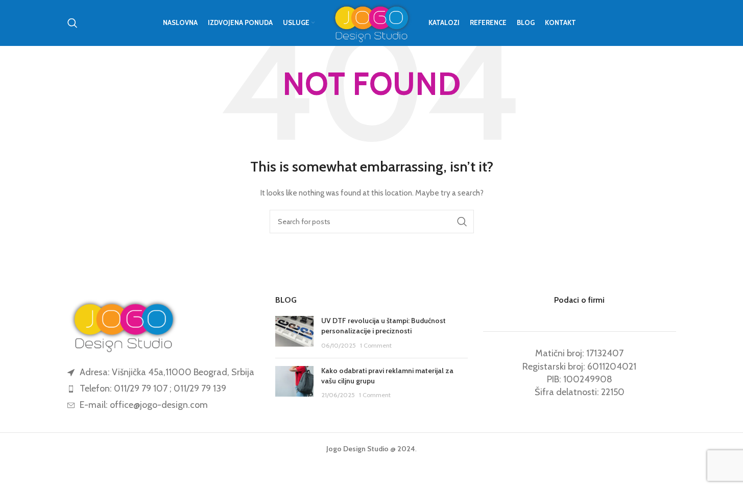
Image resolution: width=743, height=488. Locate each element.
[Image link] (123, 324)
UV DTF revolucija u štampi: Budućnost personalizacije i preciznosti (383, 325)
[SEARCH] (462, 221)
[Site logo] (371, 22)
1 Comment (376, 345)
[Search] (72, 23)
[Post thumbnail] (294, 333)
